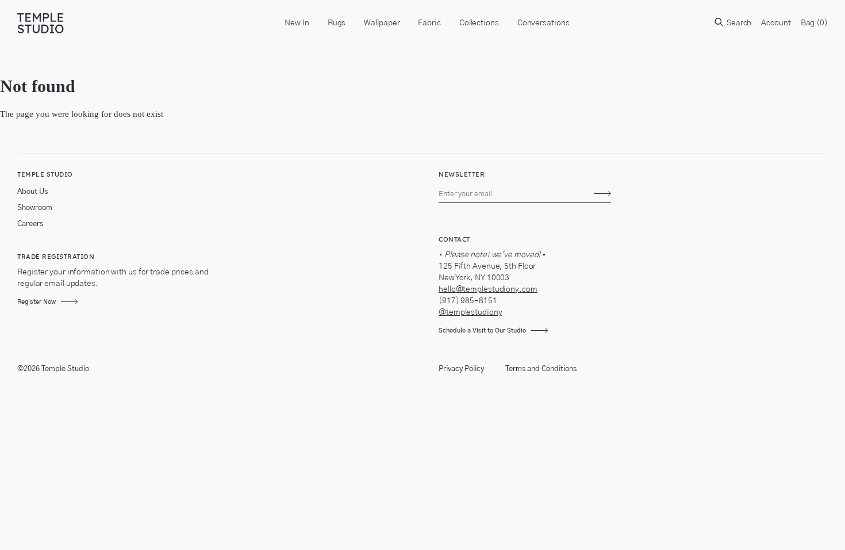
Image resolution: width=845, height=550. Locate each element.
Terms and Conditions (541, 369)
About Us (32, 192)
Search (738, 23)
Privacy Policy (461, 369)
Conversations (543, 23)
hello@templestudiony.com (488, 289)
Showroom (34, 208)
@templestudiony (470, 312)
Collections (479, 23)
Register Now (36, 302)
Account (775, 23)
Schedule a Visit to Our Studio (482, 330)
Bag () (814, 23)
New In (297, 23)
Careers (30, 224)
